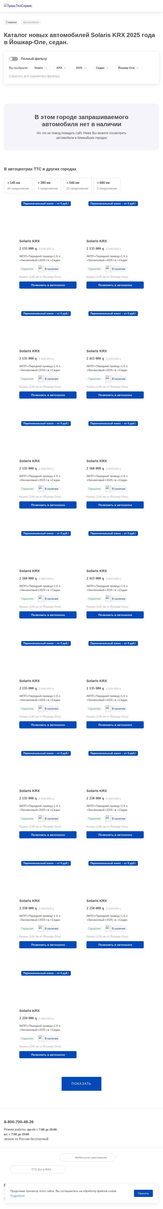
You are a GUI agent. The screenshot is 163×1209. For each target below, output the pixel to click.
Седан (100, 67)
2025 (79, 67)
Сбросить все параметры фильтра (34, 76)
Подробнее (17, 1195)
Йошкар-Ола (126, 67)
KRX (59, 67)
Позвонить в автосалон (48, 285)
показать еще (81, 1086)
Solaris (38, 67)
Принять (143, 1193)
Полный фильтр (34, 58)
